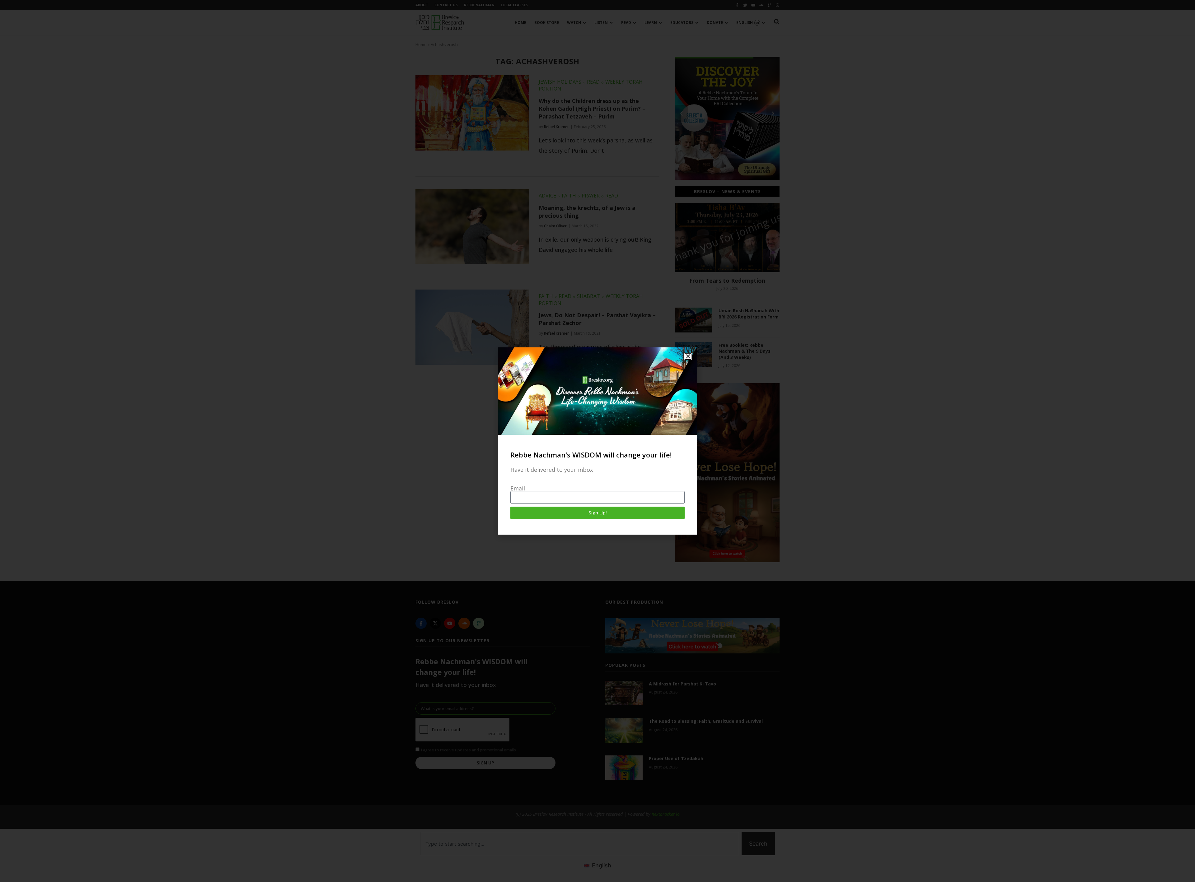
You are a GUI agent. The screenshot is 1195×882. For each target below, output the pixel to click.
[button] (688, 356)
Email (517, 488)
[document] (597, 441)
